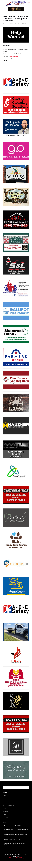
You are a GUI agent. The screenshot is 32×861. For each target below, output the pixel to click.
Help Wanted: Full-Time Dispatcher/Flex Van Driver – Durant (16, 835)
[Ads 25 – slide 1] (16, 586)
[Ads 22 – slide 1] (16, 517)
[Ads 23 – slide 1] (16, 540)
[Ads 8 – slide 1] (16, 265)
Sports (4, 814)
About (4, 798)
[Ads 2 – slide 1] (16, 151)
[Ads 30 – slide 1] (16, 105)
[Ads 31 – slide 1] (16, 701)
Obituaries (5, 811)
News (4, 808)
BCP (12, 23)
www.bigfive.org (14, 56)
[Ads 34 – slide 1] (16, 770)
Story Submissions (7, 817)
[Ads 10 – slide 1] (16, 288)
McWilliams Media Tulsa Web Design (16, 857)
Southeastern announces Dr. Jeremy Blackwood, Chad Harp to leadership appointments (15, 844)
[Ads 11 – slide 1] (16, 311)
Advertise (5, 802)
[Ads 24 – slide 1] (16, 563)
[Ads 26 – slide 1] (16, 609)
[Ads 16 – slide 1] (16, 82)
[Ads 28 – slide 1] (16, 655)
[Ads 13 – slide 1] (16, 357)
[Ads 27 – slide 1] (16, 632)
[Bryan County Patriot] (16, 3)
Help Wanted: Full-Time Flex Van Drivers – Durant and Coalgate (16, 830)
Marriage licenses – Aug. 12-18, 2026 (12, 825)
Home (4, 795)
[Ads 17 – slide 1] (16, 426)
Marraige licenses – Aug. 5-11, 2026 (12, 839)
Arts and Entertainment (8, 805)
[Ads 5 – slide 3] (16, 219)
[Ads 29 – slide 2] (16, 678)
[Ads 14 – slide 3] (16, 380)
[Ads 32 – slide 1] (16, 724)
